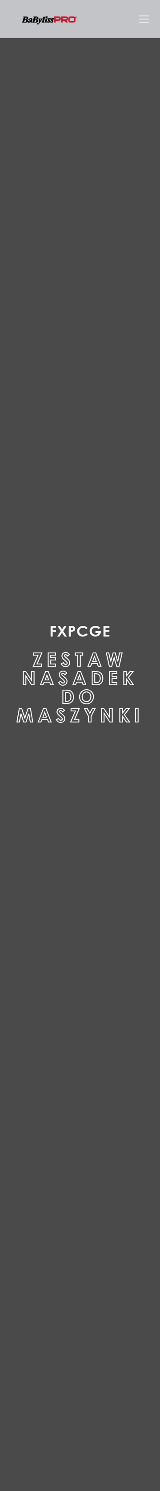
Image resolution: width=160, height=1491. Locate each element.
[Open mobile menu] (144, 19)
